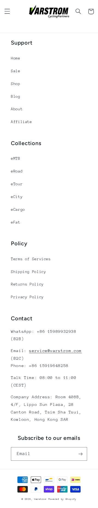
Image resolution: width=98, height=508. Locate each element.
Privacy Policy (27, 297)
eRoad (17, 171)
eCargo (18, 209)
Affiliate (21, 122)
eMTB (15, 158)
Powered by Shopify (62, 499)
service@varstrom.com (55, 350)
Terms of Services (31, 259)
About (17, 109)
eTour (17, 184)
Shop (15, 83)
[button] (7, 11)
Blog (15, 96)
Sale (15, 71)
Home (15, 58)
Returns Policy (27, 284)
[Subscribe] (80, 453)
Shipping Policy (28, 271)
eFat (15, 222)
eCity (17, 197)
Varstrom (40, 499)
